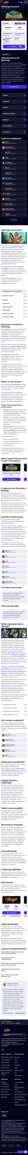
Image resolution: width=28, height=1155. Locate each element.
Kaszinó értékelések (10, 1023)
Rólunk (16, 1085)
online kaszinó (6, 329)
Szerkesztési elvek (19, 1097)
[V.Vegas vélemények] (11, 900)
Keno (16, 1073)
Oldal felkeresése (14, 86)
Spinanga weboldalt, (13, 413)
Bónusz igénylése (12, 46)
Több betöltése (14, 220)
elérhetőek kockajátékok (18, 654)
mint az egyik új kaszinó (17, 245)
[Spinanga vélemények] (11, 467)
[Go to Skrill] (20, 23)
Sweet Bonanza (5, 1086)
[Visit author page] (4, 984)
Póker (16, 1062)
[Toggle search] (18, 2)
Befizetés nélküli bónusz (5, 1073)
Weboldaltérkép (19, 1091)
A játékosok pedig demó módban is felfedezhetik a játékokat (13, 671)
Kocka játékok (18, 1075)
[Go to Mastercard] (18, 23)
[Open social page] (2, 1049)
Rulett (16, 1059)
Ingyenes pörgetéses (6, 1070)
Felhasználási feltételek (20, 1094)
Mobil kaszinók (5, 1062)
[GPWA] (4, 1115)
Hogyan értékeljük (19, 1082)
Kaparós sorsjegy (19, 1070)
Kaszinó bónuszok (5, 1065)
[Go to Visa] (16, 23)
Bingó (16, 1067)
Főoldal (2, 1023)
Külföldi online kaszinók (7, 1057)
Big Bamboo (4, 1097)
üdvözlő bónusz (16, 384)
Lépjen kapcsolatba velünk (19, 1088)
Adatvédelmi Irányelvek (20, 1105)
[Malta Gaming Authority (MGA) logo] (4, 1145)
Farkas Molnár (14, 983)
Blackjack (17, 1057)
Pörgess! (21, 1152)
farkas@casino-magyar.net (13, 985)
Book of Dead (4, 1091)
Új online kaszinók (5, 1059)
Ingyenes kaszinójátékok (5, 1083)
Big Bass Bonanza (5, 1094)
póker (13, 652)
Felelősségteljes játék (20, 1099)
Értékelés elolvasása (16, 915)
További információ (8, 1013)
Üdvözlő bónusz (5, 1067)
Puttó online (18, 1065)
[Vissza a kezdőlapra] (7, 2)
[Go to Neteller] (22, 23)
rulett (8, 652)
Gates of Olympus (5, 1089)
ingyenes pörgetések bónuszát (18, 346)
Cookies (17, 1102)
